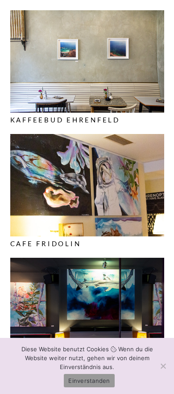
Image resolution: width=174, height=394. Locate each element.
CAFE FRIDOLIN (45, 244)
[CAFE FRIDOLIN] (87, 139)
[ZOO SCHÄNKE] (87, 263)
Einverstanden (89, 380)
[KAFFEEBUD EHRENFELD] (87, 15)
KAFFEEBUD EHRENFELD (65, 120)
